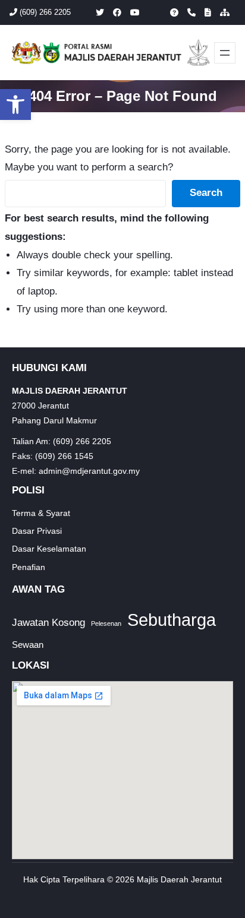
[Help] (174, 12)
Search (206, 192)
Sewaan (27, 645)
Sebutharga (171, 619)
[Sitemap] (225, 12)
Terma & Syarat (41, 513)
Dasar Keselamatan (49, 548)
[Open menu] (224, 53)
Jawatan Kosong (48, 622)
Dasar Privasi (37, 531)
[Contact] (191, 12)
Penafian (28, 567)
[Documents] (208, 12)
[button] (15, 104)
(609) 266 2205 (44, 12)
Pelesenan (106, 623)
